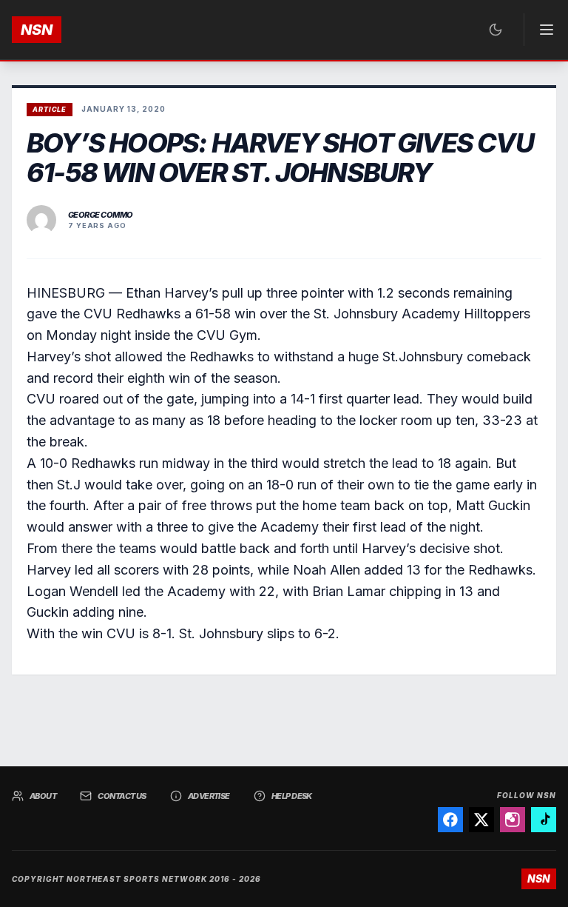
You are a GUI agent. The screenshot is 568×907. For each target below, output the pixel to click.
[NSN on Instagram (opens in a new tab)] (512, 819)
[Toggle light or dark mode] (495, 29)
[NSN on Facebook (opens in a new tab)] (450, 819)
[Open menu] (540, 29)
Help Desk (291, 796)
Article (50, 109)
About (43, 796)
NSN (37, 30)
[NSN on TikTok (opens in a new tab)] (543, 819)
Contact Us (122, 796)
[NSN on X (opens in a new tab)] (481, 819)
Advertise (209, 796)
